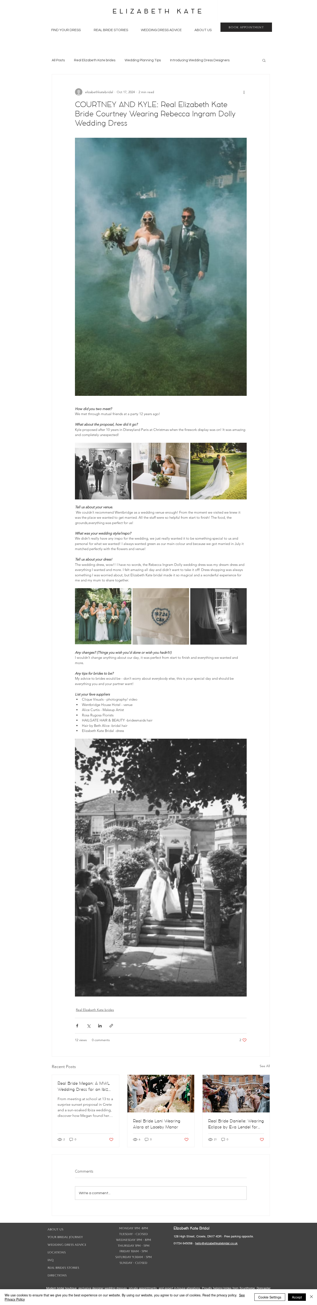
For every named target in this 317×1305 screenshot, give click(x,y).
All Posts (58, 60)
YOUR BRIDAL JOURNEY (65, 1237)
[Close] (311, 1297)
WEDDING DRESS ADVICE (67, 1244)
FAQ (51, 1260)
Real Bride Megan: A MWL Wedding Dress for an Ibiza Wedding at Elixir (84, 1086)
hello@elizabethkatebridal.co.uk (216, 1243)
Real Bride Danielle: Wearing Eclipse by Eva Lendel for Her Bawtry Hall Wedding (236, 1124)
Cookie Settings (269, 1297)
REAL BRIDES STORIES (63, 1267)
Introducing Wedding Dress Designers (200, 60)
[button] (66, 30)
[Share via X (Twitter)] (88, 1025)
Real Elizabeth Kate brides (94, 60)
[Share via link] (111, 1025)
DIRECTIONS (57, 1275)
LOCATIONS (57, 1252)
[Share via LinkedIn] (100, 1025)
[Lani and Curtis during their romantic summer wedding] (160, 1093)
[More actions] (244, 92)
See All (265, 1066)
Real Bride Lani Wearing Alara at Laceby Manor (156, 1124)
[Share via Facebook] (77, 1025)
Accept (297, 1297)
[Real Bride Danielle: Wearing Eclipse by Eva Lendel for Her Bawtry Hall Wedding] (236, 1093)
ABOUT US (55, 1229)
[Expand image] (103, 471)
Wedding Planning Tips (143, 60)
